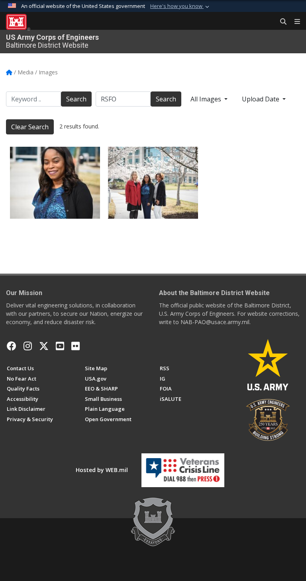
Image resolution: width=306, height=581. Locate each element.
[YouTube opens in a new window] (60, 346)
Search (76, 99)
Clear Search (30, 126)
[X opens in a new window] (44, 346)
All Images (206, 99)
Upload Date (261, 99)
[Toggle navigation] (294, 22)
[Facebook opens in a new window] (11, 346)
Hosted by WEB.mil (102, 470)
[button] (180, 6)
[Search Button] (280, 22)
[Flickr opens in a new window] (75, 346)
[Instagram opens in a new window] (28, 346)
